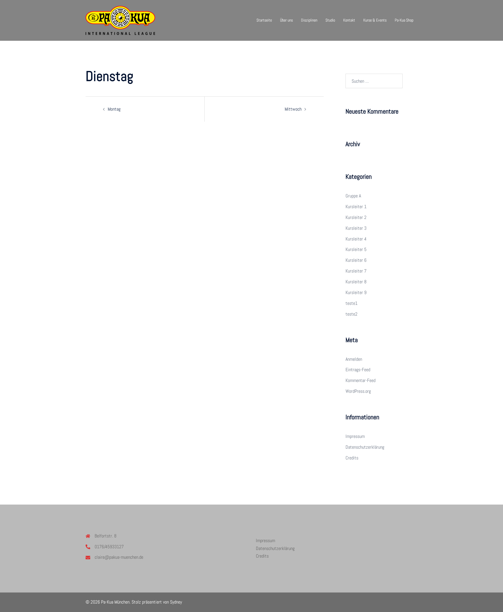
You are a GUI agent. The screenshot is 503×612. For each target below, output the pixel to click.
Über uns (286, 20)
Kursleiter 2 (356, 217)
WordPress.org (358, 391)
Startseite (264, 20)
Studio (330, 20)
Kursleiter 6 (356, 260)
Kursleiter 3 (356, 228)
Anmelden (354, 359)
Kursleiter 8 (356, 282)
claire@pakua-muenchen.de (119, 557)
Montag (114, 109)
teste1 (351, 303)
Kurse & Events (375, 20)
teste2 (351, 314)
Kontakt (349, 20)
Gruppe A (353, 196)
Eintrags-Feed (358, 370)
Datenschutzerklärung (365, 447)
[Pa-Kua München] (120, 20)
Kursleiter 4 (356, 239)
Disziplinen (309, 20)
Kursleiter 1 (356, 207)
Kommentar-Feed (361, 380)
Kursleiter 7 (356, 271)
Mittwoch (293, 109)
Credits (352, 458)
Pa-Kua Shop (404, 20)
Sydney (176, 602)
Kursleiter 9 (356, 292)
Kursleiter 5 (356, 249)
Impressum (355, 436)
